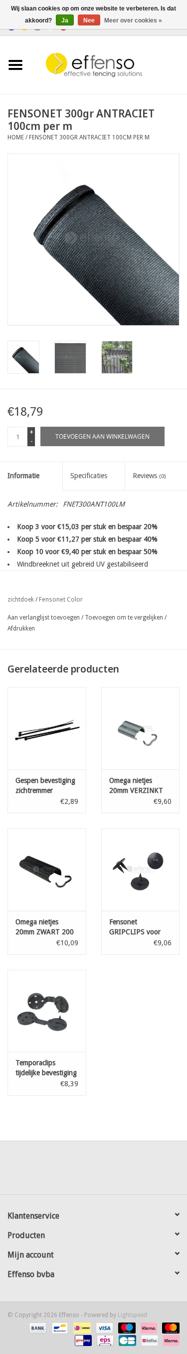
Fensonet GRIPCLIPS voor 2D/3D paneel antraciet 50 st (135, 927)
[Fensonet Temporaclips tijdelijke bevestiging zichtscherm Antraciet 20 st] (46, 1011)
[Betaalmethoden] (36, 1327)
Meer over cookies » (133, 20)
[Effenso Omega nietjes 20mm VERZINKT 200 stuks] (140, 728)
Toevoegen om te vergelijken (125, 617)
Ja (64, 20)
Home (15, 137)
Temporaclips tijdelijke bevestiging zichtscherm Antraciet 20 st (46, 1068)
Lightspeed (132, 1315)
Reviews (149, 476)
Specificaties (88, 476)
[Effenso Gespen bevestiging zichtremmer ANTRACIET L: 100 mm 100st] (46, 728)
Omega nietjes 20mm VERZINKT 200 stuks (136, 785)
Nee (89, 20)
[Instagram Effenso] (130, 1171)
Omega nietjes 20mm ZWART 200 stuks (44, 927)
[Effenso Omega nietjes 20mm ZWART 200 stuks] (46, 869)
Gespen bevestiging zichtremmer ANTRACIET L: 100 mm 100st (45, 785)
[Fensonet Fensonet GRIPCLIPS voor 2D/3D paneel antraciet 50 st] (140, 869)
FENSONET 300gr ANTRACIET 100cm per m (89, 137)
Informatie (23, 476)
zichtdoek (20, 599)
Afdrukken (21, 628)
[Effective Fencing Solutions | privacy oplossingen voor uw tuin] (109, 64)
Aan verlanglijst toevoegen (43, 617)
